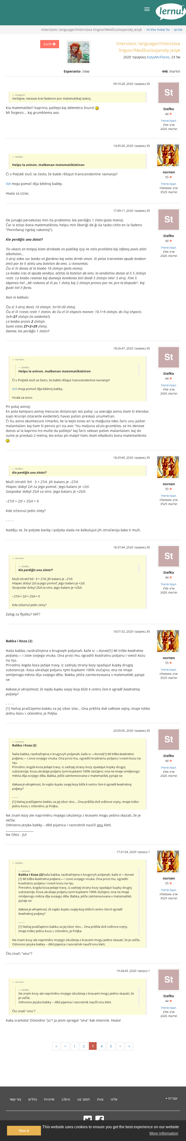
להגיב (48, 44)
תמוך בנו (83, 1099)
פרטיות (49, 1099)
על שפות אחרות (158, 29)
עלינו (114, 1099)
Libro (66, 1099)
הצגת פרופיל (168, 121)
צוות (100, 1099)
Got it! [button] (24, 1131)
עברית (172, 1098)
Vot (8, 183)
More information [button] (163, 1133)
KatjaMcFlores (158, 57)
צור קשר (15, 1099)
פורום (178, 29)
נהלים (32, 1099)
